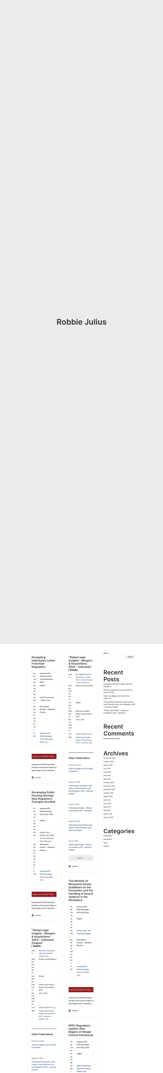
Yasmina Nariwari (87, 680)
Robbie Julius (45, 700)
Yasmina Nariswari (46, 838)
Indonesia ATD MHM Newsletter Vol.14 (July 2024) (46, 874)
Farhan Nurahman (82, 682)
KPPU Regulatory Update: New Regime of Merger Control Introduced (81, 1030)
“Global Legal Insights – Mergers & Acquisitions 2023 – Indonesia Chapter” (80, 847)
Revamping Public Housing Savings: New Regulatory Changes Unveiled (43, 797)
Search (106, 653)
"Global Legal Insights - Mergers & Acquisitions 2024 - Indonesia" (80, 662)
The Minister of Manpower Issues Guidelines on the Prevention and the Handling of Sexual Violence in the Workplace (81, 890)
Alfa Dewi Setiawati (46, 953)
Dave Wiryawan (45, 841)
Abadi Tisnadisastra (47, 697)
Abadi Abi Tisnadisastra (47, 951)
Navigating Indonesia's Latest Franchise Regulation (43, 662)
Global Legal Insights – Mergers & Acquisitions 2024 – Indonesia (84, 740)
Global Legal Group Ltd (84, 734)
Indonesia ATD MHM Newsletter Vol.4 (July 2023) (83, 969)
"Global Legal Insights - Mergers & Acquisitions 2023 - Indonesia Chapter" (43, 937)
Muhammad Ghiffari (47, 835)
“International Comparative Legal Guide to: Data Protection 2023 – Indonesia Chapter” (80, 827)
